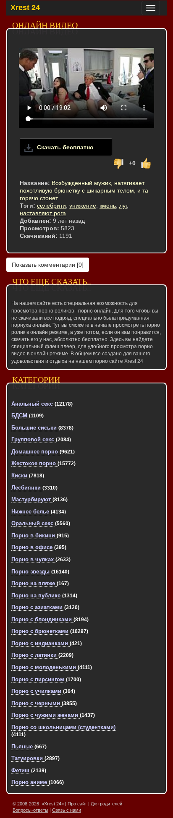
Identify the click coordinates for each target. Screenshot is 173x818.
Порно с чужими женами (45, 715)
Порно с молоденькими (44, 667)
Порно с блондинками (42, 619)
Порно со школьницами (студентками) (63, 727)
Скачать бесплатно (65, 147)
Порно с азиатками (37, 607)
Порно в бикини (34, 535)
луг (123, 205)
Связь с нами (66, 810)
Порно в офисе (32, 547)
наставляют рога (43, 213)
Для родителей (106, 803)
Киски (20, 475)
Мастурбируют (31, 499)
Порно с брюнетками (40, 631)
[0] (48, 264)
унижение (82, 205)
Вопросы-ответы (30, 810)
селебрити (51, 205)
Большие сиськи (34, 428)
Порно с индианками (40, 643)
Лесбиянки (26, 488)
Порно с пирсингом (38, 679)
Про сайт (77, 803)
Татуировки (28, 758)
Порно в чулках (33, 559)
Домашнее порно (35, 451)
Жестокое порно (34, 463)
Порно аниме (30, 782)
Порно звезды (31, 571)
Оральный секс (33, 523)
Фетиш (21, 770)
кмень (108, 205)
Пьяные (22, 746)
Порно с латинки (34, 655)
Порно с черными (36, 703)
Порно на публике (36, 595)
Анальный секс (33, 404)
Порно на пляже (34, 583)
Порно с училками (37, 691)
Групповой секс (33, 439)
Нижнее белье (31, 511)
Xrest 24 (25, 7)
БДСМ (20, 415)
